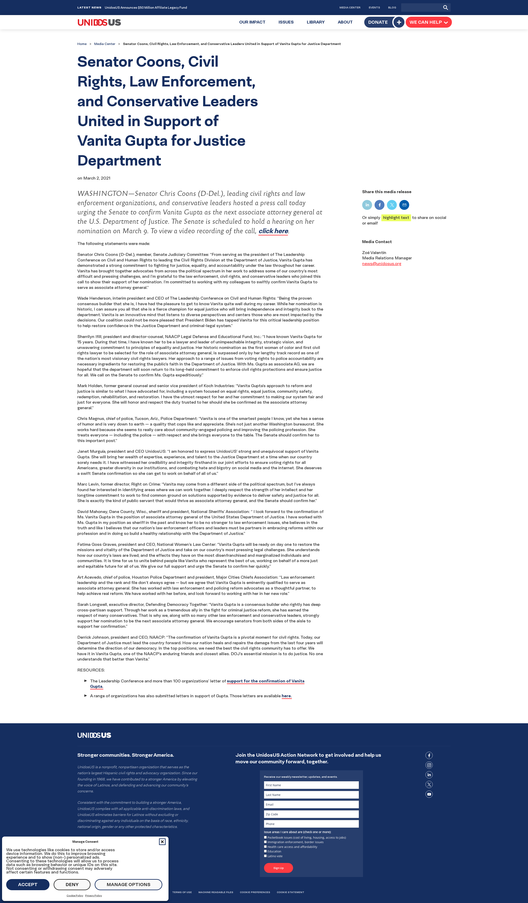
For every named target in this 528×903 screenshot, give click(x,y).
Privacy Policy (93, 895)
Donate (378, 22)
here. (287, 695)
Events (374, 7)
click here (273, 231)
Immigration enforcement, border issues (296, 842)
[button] (162, 842)
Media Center (350, 7)
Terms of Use (182, 892)
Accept (28, 884)
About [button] (348, 24)
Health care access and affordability (292, 847)
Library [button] (319, 24)
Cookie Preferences (255, 892)
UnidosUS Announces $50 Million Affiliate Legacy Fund (146, 7)
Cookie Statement (290, 892)
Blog (392, 7)
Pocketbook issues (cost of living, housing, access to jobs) (307, 837)
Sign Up (278, 868)
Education (274, 851)
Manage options (128, 884)
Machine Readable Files (215, 892)
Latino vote (275, 856)
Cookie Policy (75, 895)
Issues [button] (289, 24)
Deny (72, 884)
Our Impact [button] (255, 24)
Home (82, 44)
